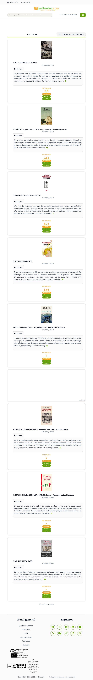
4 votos (46, 229)
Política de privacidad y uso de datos (62, 677)
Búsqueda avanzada (69, 14)
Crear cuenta (25, 2)
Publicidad (26, 641)
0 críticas (46, 297)
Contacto (26, 645)
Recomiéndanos (26, 637)
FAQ (26, 633)
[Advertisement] (48, 26)
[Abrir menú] (83, 15)
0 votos (46, 529)
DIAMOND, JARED (48, 65)
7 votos (46, 295)
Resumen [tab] (18, 69)
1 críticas (46, 165)
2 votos (46, 361)
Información (26, 629)
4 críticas (46, 98)
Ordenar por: (72, 34)
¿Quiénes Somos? (26, 626)
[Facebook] (52, 627)
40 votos (46, 96)
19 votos (46, 163)
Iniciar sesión (14, 2)
